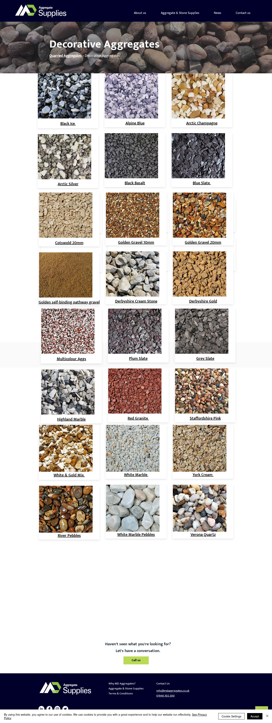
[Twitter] (65, 709)
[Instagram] (57, 709)
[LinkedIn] (41, 709)
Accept (254, 716)
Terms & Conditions (121, 693)
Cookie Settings (231, 716)
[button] (180, 13)
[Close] (267, 716)
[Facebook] (49, 709)
